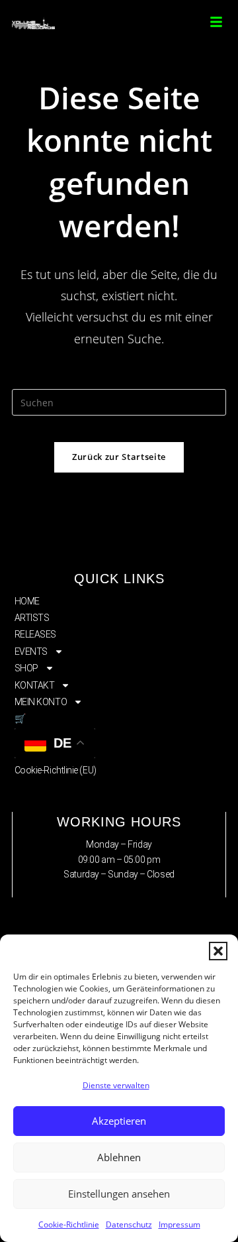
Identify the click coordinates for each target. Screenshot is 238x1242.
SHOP (26, 668)
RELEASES (35, 634)
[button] (218, 951)
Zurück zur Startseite (119, 457)
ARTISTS (32, 617)
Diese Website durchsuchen (119, 380)
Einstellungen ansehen (119, 1193)
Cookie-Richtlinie (68, 1224)
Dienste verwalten (116, 1085)
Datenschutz (129, 1224)
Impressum (179, 1224)
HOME (27, 601)
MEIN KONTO (41, 702)
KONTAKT (35, 685)
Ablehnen (119, 1157)
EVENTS (31, 651)
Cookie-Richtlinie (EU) (56, 770)
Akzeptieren (119, 1120)
